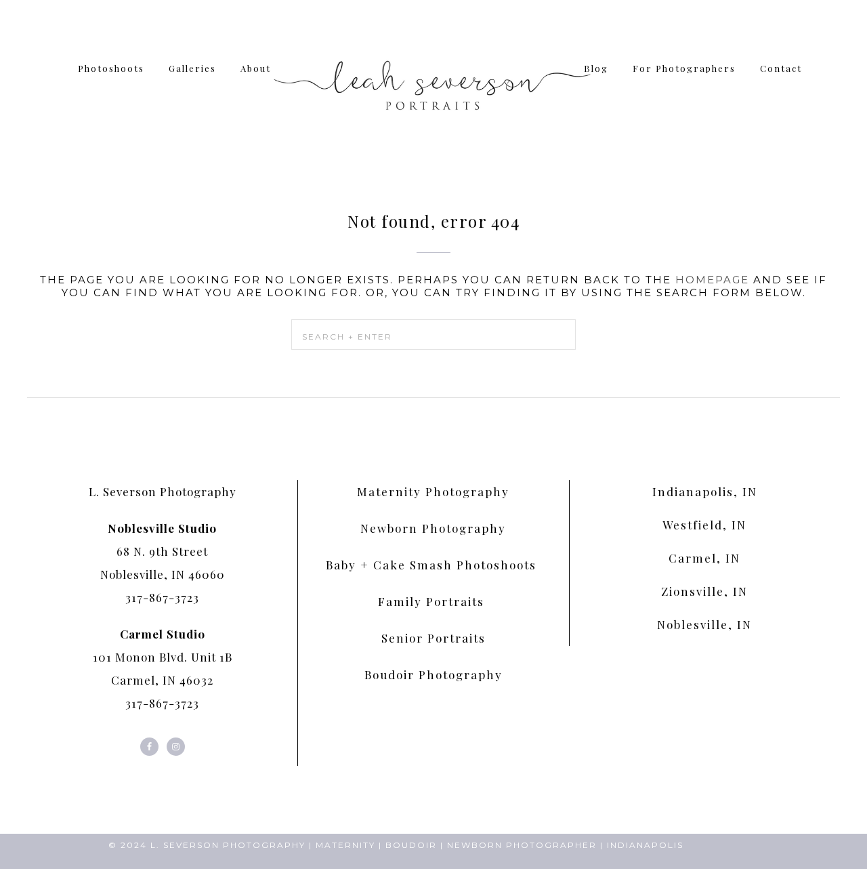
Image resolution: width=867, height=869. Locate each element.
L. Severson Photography (162, 491)
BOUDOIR (411, 845)
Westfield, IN (704, 524)
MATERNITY (345, 845)
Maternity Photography (433, 491)
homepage (712, 279)
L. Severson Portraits (433, 81)
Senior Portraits (433, 637)
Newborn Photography (433, 528)
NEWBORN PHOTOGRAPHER (522, 845)
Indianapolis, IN (704, 491)
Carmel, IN (704, 557)
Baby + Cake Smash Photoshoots (433, 564)
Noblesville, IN (704, 624)
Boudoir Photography (433, 674)
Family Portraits (433, 601)
